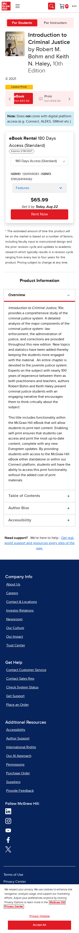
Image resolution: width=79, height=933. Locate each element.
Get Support (15, 696)
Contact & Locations (21, 602)
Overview (16, 295)
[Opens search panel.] (51, 6)
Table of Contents (24, 496)
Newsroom (14, 619)
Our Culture (15, 628)
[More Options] (74, 6)
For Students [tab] (22, 23)
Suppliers (13, 782)
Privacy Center (15, 881)
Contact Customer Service (26, 670)
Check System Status (22, 687)
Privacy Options (39, 916)
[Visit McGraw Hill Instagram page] (8, 820)
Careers (12, 593)
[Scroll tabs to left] (9, 98)
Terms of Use (13, 874)
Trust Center (15, 645)
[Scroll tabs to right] (69, 98)
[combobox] (39, 161)
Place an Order (17, 704)
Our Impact (14, 636)
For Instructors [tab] (55, 23)
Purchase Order (18, 773)
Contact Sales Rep (20, 678)
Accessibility (19, 520)
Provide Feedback (20, 790)
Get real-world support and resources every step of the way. (39, 543)
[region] (39, 908)
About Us (13, 584)
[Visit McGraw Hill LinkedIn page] (8, 811)
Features (22, 188)
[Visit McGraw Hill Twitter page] (8, 849)
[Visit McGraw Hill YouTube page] (8, 830)
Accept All (39, 925)
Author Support (17, 738)
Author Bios (18, 508)
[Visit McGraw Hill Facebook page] (8, 839)
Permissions (15, 764)
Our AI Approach (18, 756)
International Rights (21, 747)
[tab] (19, 98)
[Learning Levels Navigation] (17, 6)
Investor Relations (20, 610)
